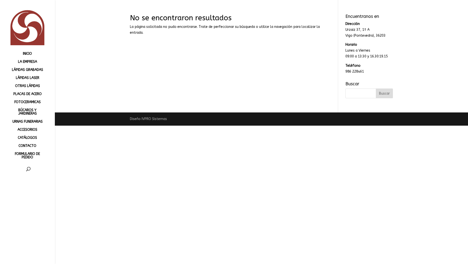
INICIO (27, 54)
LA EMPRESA (27, 62)
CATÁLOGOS (27, 138)
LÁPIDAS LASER (27, 78)
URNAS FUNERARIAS (27, 122)
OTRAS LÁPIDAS (27, 86)
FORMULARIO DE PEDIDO (27, 155)
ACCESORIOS (27, 130)
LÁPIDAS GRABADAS (27, 70)
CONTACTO (27, 146)
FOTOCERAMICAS (27, 102)
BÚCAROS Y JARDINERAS (27, 112)
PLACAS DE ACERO (27, 94)
